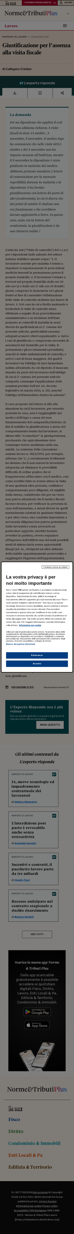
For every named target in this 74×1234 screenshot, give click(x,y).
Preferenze (37, 655)
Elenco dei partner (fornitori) (20, 644)
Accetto (37, 663)
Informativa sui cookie (30, 625)
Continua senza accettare (55, 567)
